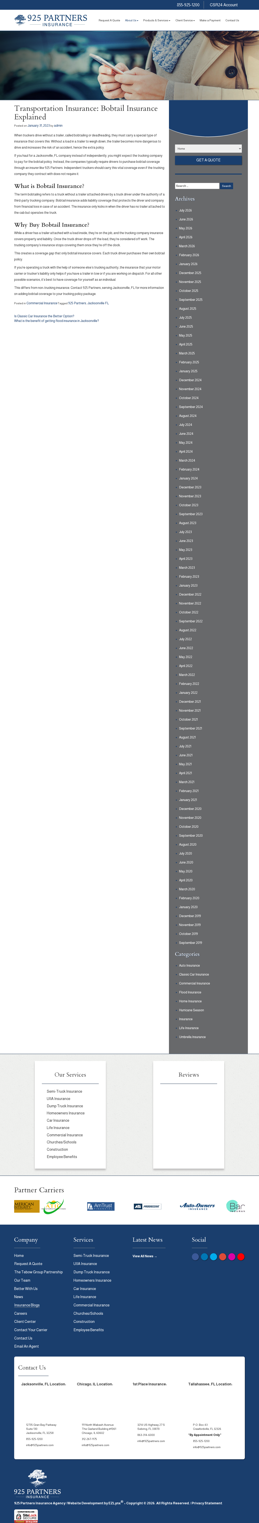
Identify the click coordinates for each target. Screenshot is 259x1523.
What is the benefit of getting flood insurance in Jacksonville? (56, 321)
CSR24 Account (223, 5)
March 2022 (187, 675)
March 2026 (187, 246)
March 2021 (186, 782)
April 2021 (185, 773)
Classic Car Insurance (194, 974)
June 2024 (186, 433)
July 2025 (185, 317)
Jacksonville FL (98, 303)
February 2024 (189, 469)
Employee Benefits (62, 1157)
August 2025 (187, 308)
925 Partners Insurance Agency (39, 1503)
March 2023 (187, 567)
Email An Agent (26, 1346)
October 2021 (188, 719)
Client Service (184, 20)
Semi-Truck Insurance (64, 1091)
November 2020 (190, 817)
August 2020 (187, 844)
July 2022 (185, 639)
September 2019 (190, 942)
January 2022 (188, 692)
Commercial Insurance (42, 303)
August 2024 (188, 416)
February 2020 (189, 898)
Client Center (25, 1322)
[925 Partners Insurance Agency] (50, 20)
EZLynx (114, 1503)
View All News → (145, 1256)
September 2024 (191, 407)
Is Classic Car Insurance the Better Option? (44, 316)
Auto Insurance (189, 965)
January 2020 (188, 907)
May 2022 (185, 657)
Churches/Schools (61, 1142)
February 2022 (189, 683)
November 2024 (190, 389)
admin (58, 125)
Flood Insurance (190, 992)
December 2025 (190, 273)
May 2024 (186, 442)
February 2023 (189, 576)
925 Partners (77, 303)
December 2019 (190, 916)
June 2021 (185, 755)
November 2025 (190, 282)
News (18, 1297)
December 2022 (190, 594)
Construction (57, 1149)
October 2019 (188, 934)
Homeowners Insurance (66, 1113)
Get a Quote (208, 160)
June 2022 (186, 648)
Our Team (22, 1280)
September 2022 (191, 621)
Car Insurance (58, 1120)
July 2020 (185, 853)
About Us (130, 20)
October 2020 (188, 826)
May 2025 (185, 335)
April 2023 (185, 558)
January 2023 (188, 585)
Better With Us (26, 1289)
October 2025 (188, 291)
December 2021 (190, 701)
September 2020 (191, 835)
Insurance (186, 1019)
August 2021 (187, 737)
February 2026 (189, 255)
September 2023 (191, 514)
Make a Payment (210, 20)
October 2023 (188, 505)
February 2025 (189, 362)
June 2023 (186, 541)
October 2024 (189, 398)
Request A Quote (109, 20)
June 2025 (186, 326)
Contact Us (232, 20)
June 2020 (186, 862)
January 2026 (188, 264)
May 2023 (185, 550)
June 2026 (186, 219)
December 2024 (190, 380)
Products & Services (155, 20)
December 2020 (190, 809)
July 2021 (185, 746)
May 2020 (185, 871)
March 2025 (187, 353)
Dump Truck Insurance (65, 1106)
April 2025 (185, 344)
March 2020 (187, 889)
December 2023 (190, 487)
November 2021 (190, 710)
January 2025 (188, 371)
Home (19, 1256)
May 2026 (185, 228)
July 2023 (185, 532)
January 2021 (188, 800)
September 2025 (191, 299)
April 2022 (185, 666)
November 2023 (190, 496)
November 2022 (190, 603)
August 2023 (187, 523)
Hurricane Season (191, 1010)
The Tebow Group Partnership (38, 1272)
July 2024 (185, 424)
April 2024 (186, 451)
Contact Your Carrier (30, 1330)
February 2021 (188, 791)
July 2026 (185, 210)
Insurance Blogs (27, 1305)
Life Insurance (189, 1028)
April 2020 (186, 880)
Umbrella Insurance (192, 1037)
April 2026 (185, 237)
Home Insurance (190, 1001)
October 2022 (188, 612)
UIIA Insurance (58, 1099)
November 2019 (190, 925)
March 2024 (187, 460)
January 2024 (188, 478)
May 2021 (185, 764)
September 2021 (190, 728)
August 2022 (187, 630)
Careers (20, 1313)
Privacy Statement (207, 1503)
